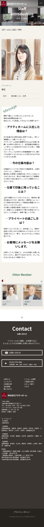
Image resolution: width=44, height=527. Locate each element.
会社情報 (7, 386)
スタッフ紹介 (29, 384)
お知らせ (7, 379)
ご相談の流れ (29, 381)
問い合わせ (8, 389)
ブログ (26, 386)
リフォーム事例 (30, 379)
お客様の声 (8, 384)
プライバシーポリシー (22, 512)
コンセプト (8, 381)
